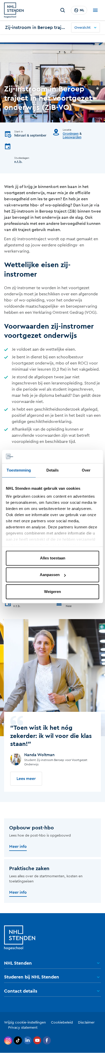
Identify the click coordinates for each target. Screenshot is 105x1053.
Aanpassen (50, 575)
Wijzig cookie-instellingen (25, 1022)
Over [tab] (86, 470)
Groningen (70, 133)
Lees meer (26, 779)
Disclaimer (86, 1022)
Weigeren (52, 591)
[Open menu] (95, 10)
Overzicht (82, 27)
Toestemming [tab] (19, 470)
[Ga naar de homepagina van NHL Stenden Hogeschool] (14, 10)
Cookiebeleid (62, 1022)
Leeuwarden (72, 137)
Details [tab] (52, 470)
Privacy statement (22, 1027)
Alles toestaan (52, 558)
